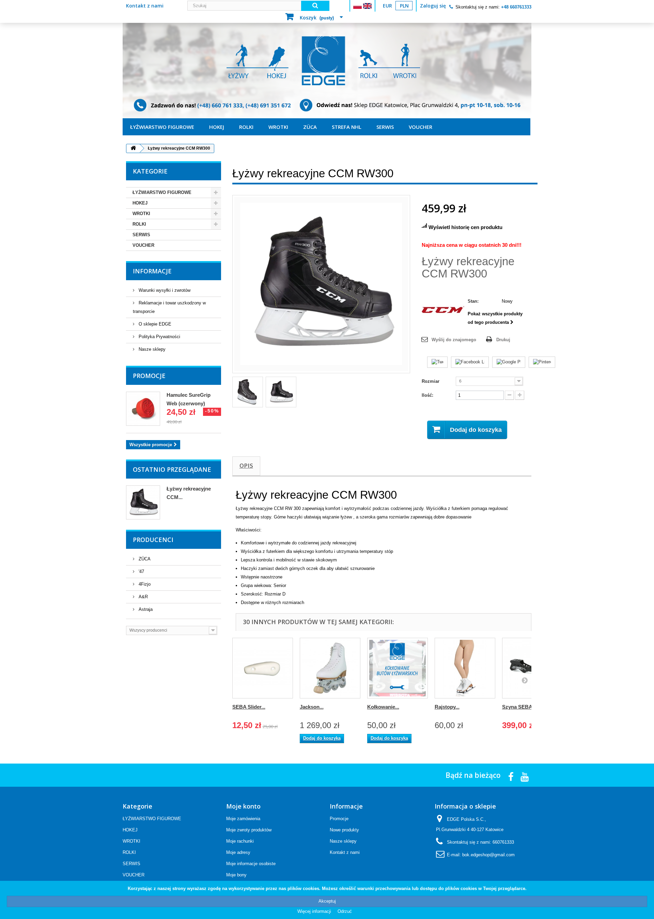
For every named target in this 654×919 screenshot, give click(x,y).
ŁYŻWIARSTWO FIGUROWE (162, 126)
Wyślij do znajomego (454, 339)
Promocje (149, 376)
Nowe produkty (344, 829)
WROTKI (278, 126)
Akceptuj (327, 901)
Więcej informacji (314, 911)
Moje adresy (238, 852)
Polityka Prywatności (158, 336)
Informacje (152, 271)
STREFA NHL (346, 126)
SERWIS (385, 126)
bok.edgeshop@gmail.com (488, 854)
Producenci (153, 540)
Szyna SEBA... (519, 707)
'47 (140, 571)
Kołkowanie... (383, 707)
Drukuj (503, 339)
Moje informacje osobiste (251, 863)
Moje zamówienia (243, 818)
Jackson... (312, 707)
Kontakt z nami (145, 5)
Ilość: (427, 395)
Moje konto (243, 806)
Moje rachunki (240, 841)
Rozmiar (431, 381)
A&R (142, 596)
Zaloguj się (433, 5)
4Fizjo (144, 584)
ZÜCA (310, 126)
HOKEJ (216, 126)
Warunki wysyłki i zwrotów (163, 290)
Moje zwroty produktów (248, 829)
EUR (387, 5)
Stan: (473, 301)
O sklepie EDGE (154, 324)
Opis (246, 465)
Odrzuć (345, 911)
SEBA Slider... (248, 707)
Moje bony (236, 874)
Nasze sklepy (151, 349)
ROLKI (246, 126)
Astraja (145, 609)
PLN (404, 5)
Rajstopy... (447, 707)
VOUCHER (420, 126)
